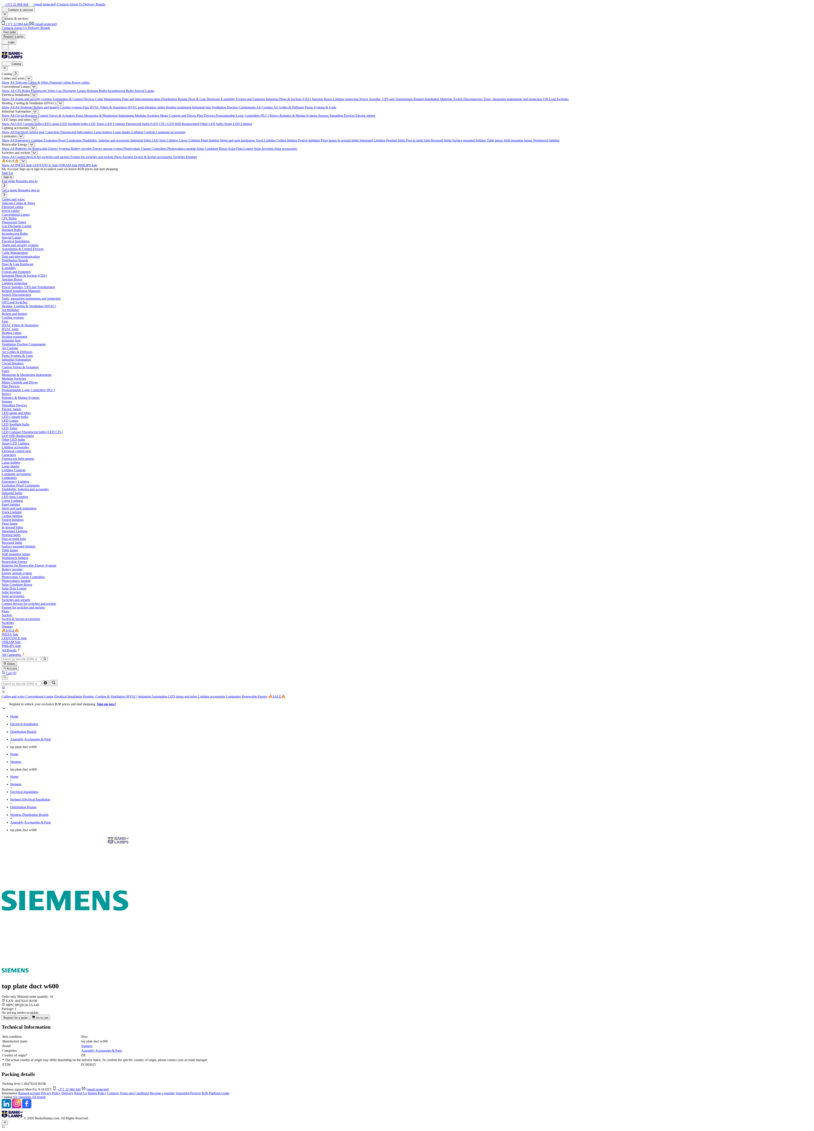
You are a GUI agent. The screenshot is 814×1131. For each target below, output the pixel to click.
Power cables (81, 82)
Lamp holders (103, 132)
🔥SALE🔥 (277, 696)
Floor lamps (329, 140)
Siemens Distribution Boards (29, 815)
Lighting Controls (143, 132)
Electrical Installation (68, 696)
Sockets (128, 157)
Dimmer (191, 157)
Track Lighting (266, 140)
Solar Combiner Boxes (212, 148)
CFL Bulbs (23, 91)
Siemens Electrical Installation (30, 799)
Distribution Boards (174, 99)
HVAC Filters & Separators (109, 107)
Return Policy (97, 1093)
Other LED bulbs (212, 124)
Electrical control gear (30, 132)
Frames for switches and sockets (92, 157)
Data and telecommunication (141, 99)
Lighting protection (346, 99)
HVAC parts (136, 107)
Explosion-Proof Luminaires (63, 140)
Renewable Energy (255, 696)
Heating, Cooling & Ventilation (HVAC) (110, 696)
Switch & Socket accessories (153, 157)
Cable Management (108, 99)
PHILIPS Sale (87, 165)
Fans (86, 107)
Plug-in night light (418, 140)
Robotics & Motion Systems (299, 115)
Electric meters (365, 115)
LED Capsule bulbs (29, 124)
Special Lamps (144, 91)
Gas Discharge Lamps (71, 91)
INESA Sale (24, 165)
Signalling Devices (342, 115)
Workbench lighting (546, 140)
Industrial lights (141, 140)
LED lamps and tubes (182, 696)
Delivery (67, 1093)
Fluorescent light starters (77, 132)
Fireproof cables (60, 82)
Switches (179, 157)
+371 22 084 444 (69, 1089)
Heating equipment (179, 107)
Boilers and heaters (46, 107)
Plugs (118, 157)
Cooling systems (71, 107)
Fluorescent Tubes (43, 91)
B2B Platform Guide (215, 1093)
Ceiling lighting (287, 140)
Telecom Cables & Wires (32, 82)
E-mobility (228, 99)
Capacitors (52, 132)
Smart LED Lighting (238, 124)
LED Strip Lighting (165, 140)
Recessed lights (441, 140)
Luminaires (233, 696)
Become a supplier (162, 1093)
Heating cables (155, 107)
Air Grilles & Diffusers (289, 107)
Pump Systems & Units (320, 107)
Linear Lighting (190, 140)
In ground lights (348, 140)
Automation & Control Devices (73, 99)
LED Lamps (51, 124)
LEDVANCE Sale (46, 165)
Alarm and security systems (33, 99)
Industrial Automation (152, 696)
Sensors (323, 115)
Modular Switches (147, 115)
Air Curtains (264, 107)
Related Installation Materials (433, 99)
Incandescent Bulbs (121, 91)
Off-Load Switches (556, 99)
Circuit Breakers (26, 115)
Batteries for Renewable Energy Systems (43, 148)
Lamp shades (122, 132)
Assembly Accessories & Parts (30, 739)
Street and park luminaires (238, 140)
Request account (29, 1093)
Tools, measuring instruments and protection (513, 99)
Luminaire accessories (170, 132)
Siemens (15, 762)
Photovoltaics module (182, 148)
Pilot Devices (206, 115)
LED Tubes (97, 124)
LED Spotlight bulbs (74, 124)
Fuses (80, 115)
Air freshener (24, 107)
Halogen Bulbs (97, 91)
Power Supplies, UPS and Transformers (387, 99)
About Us (80, 1093)
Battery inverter (81, 148)
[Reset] (45, 683)
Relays (275, 115)
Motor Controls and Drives (178, 115)
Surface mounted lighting (469, 140)
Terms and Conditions (134, 1093)
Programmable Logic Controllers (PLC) (243, 115)
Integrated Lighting (373, 140)
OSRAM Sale (68, 165)
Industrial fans (202, 107)
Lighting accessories (211, 696)
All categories (22, 1097)
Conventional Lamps (39, 696)
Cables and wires (13, 696)
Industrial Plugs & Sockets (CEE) (289, 99)
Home (14, 716)
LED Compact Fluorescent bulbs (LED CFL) (136, 124)
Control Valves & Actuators (57, 115)
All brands (39, 1097)
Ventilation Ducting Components (234, 107)
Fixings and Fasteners (251, 99)
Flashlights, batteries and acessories (106, 140)
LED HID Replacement (183, 124)
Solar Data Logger (241, 148)
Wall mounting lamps (518, 140)
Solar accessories (285, 148)
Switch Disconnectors (468, 99)
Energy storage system (107, 148)
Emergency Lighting (29, 140)
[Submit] (53, 683)
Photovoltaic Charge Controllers (145, 148)
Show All (8, 82)
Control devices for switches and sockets (42, 157)
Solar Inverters (264, 148)
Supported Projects (188, 1093)
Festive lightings (309, 140)
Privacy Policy (51, 1093)
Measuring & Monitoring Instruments (109, 115)
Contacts (113, 1093)
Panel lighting (210, 140)
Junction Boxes (322, 99)
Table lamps (495, 140)
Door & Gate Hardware (204, 99)
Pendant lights (396, 140)
